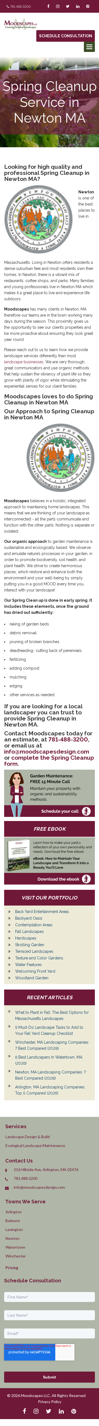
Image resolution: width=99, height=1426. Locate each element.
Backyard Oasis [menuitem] (28, 918)
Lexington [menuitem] (14, 1229)
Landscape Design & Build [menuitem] (28, 1136)
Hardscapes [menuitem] (25, 938)
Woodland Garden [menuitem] (31, 978)
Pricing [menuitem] (12, 1267)
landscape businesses (23, 362)
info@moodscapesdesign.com (46, 751)
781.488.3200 (20, 7)
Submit (49, 1377)
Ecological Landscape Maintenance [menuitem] (35, 1145)
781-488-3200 (68, 739)
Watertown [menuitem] (15, 1247)
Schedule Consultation (65, 36)
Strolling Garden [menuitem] (29, 945)
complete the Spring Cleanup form (49, 760)
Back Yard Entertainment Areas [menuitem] (42, 912)
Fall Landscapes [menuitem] (29, 931)
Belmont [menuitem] (13, 1220)
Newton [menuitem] (13, 1238)
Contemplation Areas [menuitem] (34, 925)
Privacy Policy (49, 1401)
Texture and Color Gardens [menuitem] (39, 958)
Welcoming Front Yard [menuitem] (35, 971)
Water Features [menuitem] (28, 965)
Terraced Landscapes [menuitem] (34, 951)
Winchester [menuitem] (16, 1256)
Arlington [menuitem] (14, 1211)
